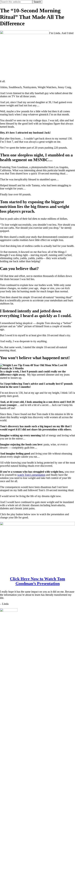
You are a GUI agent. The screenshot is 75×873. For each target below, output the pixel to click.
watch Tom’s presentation (31, 474)
